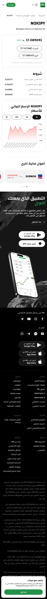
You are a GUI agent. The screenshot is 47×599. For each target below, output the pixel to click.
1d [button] (7, 117)
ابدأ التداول (36, 222)
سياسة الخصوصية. (21, 585)
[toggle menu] (3, 4)
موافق (23, 592)
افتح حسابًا (11, 5)
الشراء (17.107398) (29, 48)
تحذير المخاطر (40, 556)
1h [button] (37, 117)
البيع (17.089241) (30, 55)
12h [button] (16, 117)
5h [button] (27, 117)
